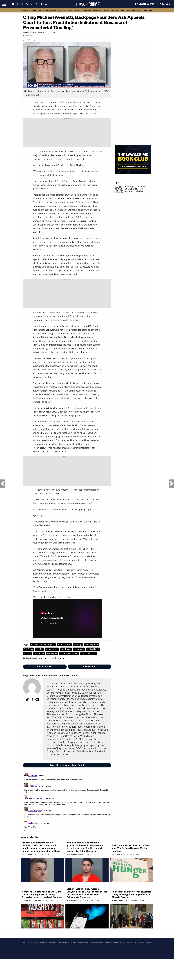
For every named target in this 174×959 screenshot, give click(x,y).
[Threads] (32, 6)
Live (24, 10)
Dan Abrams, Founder (142, 943)
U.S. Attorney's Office (69, 654)
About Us (43, 943)
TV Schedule (51, 10)
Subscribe (148, 10)
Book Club (131, 10)
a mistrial (82, 106)
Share (29, 39)
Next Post (171, 484)
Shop (122, 10)
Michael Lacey (93, 649)
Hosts (106, 10)
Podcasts (114, 10)
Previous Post (2, 484)
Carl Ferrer (28, 649)
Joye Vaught (79, 649)
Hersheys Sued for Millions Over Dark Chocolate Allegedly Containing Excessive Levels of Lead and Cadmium (42, 894)
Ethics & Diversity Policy (114, 943)
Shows (76, 10)
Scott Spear (52, 654)
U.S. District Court (88, 654)
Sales (139, 10)
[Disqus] (67, 801)
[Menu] (4, 4)
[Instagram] (27, 6)
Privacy (73, 943)
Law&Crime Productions (91, 10)
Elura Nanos (117, 854)
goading (39, 649)
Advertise (52, 943)
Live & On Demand (144, 4)
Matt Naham (72, 854)
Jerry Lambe (27, 854)
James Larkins (52, 649)
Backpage (78, 644)
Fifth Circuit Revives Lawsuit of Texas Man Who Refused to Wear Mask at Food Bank (131, 848)
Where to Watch (37, 10)
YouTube (165, 4)
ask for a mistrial (66, 390)
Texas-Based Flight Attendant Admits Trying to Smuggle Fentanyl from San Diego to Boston (131, 894)
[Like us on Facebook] (18, 6)
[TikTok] (22, 6)
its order (95, 267)
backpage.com (91, 644)
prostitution (39, 654)
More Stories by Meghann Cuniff (67, 765)
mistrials (27, 654)
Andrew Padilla (64, 644)
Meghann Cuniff (29, 32)
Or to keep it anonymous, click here (134, 190)
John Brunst (66, 649)
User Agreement (96, 943)
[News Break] (46, 6)
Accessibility (83, 943)
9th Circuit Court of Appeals (42, 644)
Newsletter (63, 943)
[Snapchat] (41, 6)
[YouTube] (13, 6)
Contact (129, 943)
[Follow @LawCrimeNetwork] (37, 6)
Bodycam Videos (65, 10)
